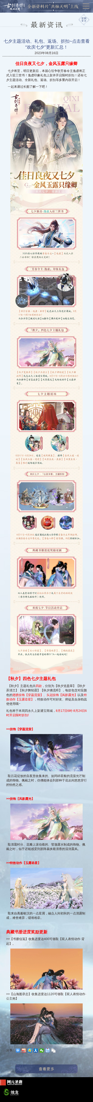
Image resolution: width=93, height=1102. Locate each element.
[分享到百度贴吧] (47, 1050)
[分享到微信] (42, 1050)
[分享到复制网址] (53, 1050)
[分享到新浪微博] (24, 1050)
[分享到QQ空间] (30, 1050)
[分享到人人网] (36, 1050)
